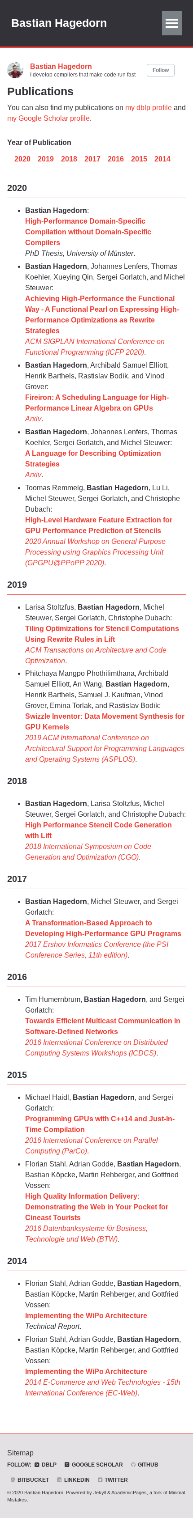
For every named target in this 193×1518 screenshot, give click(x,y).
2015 (139, 159)
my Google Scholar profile (48, 118)
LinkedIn (76, 1480)
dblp (48, 1465)
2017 (92, 159)
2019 (46, 159)
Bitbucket (32, 1480)
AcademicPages (129, 1492)
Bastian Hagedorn (59, 23)
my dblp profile (148, 107)
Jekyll (99, 1492)
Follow (161, 70)
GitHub (147, 1465)
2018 (69, 159)
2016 (116, 159)
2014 (162, 159)
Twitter (115, 1480)
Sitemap (20, 1453)
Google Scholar (96, 1465)
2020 (22, 159)
